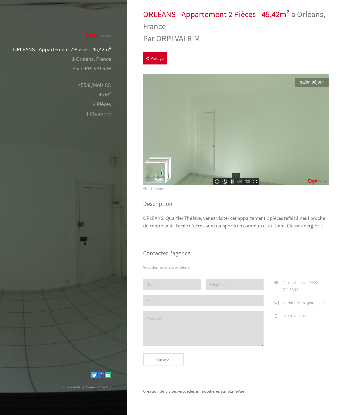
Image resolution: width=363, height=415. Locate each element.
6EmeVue (236, 391)
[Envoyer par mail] (108, 376)
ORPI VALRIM (96, 68)
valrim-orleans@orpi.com (304, 302)
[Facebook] (101, 376)
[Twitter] (94, 376)
